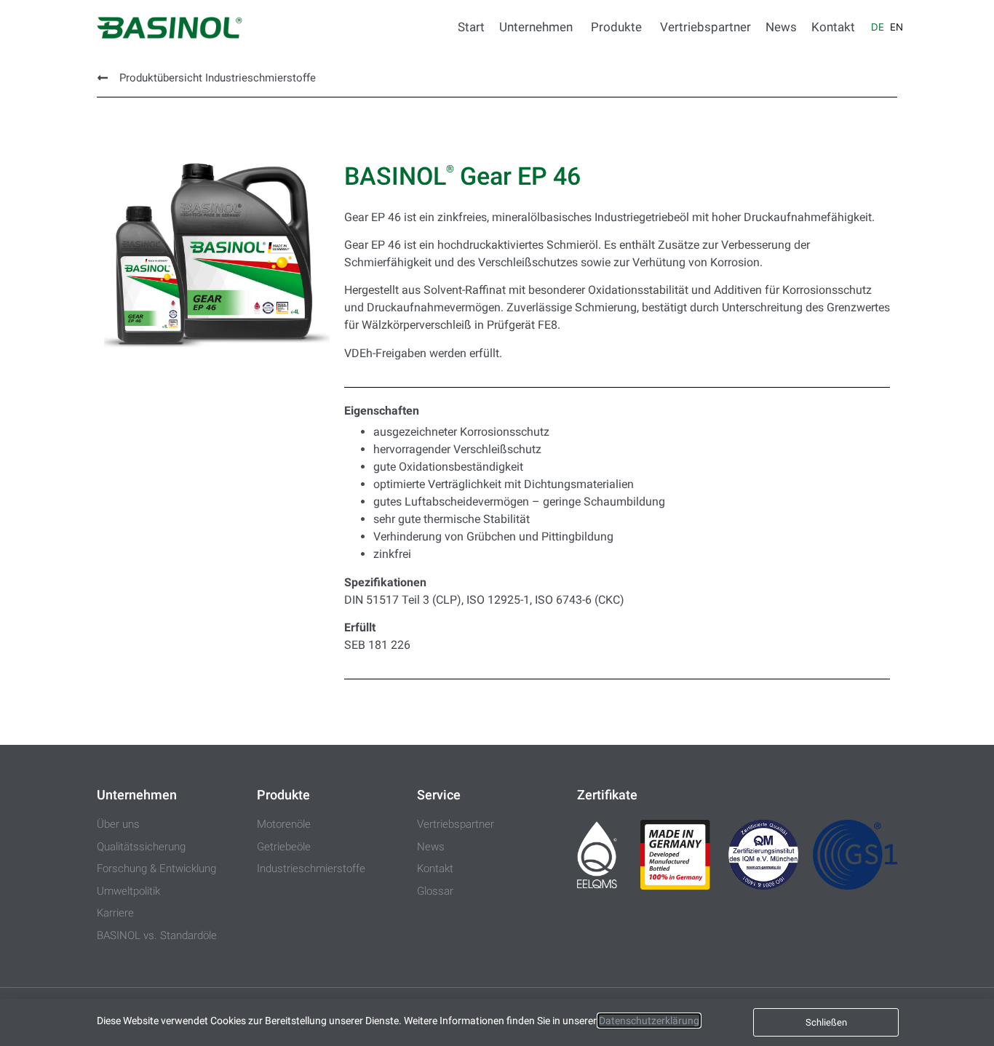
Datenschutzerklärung (649, 1020)
